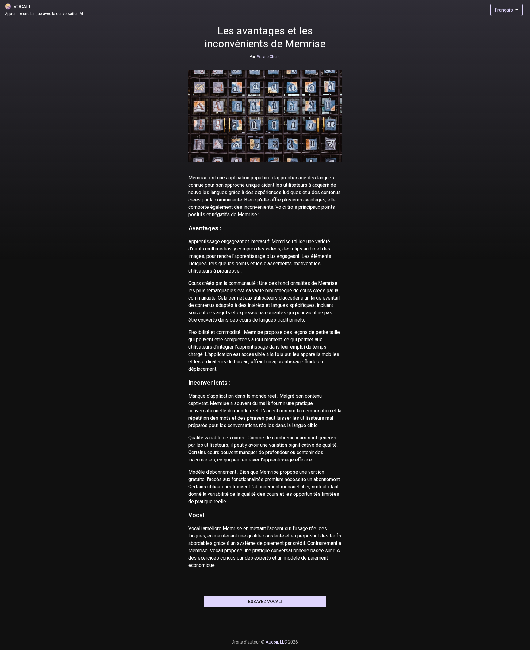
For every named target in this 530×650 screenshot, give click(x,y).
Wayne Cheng (268, 57)
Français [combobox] (504, 10)
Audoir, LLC (277, 642)
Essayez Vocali (265, 601)
